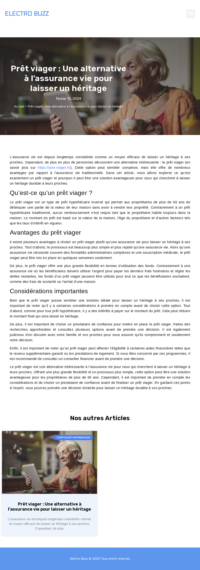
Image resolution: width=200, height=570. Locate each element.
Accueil (19, 106)
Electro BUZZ (27, 13)
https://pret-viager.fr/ (54, 168)
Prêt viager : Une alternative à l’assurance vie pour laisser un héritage (49, 506)
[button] (190, 13)
